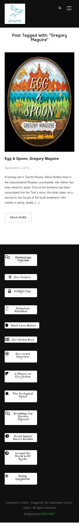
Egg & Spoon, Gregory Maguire (32, 158)
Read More (18, 217)
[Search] (60, 8)
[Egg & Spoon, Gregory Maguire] (39, 55)
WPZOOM (47, 514)
